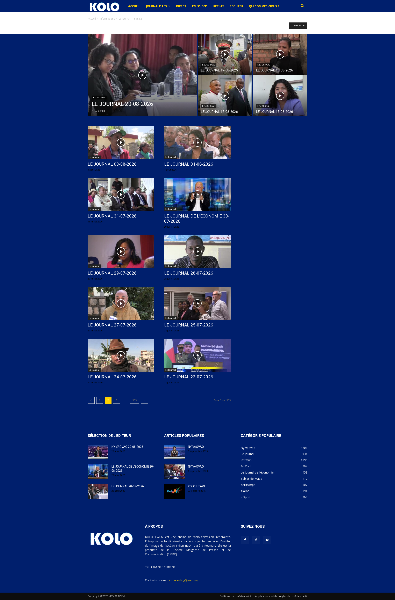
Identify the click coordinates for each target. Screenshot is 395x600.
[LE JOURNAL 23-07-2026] (197, 355)
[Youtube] (267, 540)
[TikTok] (256, 540)
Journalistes (156, 6)
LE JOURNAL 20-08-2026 (128, 486)
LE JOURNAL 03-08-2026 (112, 164)
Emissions (200, 6)
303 (134, 400)
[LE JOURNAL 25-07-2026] (197, 303)
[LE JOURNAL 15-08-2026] (280, 95)
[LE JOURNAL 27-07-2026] (121, 303)
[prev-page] (91, 400)
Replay (218, 6)
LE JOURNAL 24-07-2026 (112, 376)
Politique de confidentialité (235, 596)
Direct (181, 6)
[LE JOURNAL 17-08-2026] (225, 95)
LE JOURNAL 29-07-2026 (112, 273)
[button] (302, 6)
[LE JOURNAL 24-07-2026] (121, 355)
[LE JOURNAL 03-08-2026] (121, 142)
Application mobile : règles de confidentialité (281, 596)
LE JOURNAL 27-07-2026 (112, 325)
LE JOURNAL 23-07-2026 (188, 376)
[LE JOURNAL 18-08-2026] (280, 54)
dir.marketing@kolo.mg (183, 580)
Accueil (134, 6)
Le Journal (124, 18)
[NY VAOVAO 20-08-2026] (98, 452)
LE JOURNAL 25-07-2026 (188, 325)
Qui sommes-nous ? (264, 6)
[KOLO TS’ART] (174, 491)
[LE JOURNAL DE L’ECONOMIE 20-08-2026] (98, 471)
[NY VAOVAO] (174, 452)
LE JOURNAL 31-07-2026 (112, 216)
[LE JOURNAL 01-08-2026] (197, 142)
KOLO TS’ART (197, 486)
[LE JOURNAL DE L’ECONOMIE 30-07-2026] (197, 194)
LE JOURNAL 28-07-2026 (188, 273)
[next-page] (144, 400)
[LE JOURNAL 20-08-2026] (142, 81)
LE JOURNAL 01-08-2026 (188, 164)
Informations (107, 18)
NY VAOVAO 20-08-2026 (127, 446)
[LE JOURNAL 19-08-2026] (225, 54)
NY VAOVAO (196, 446)
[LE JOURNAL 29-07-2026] (121, 251)
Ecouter (236, 6)
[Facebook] (245, 540)
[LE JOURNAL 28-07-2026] (197, 251)
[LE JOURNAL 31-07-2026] (121, 194)
